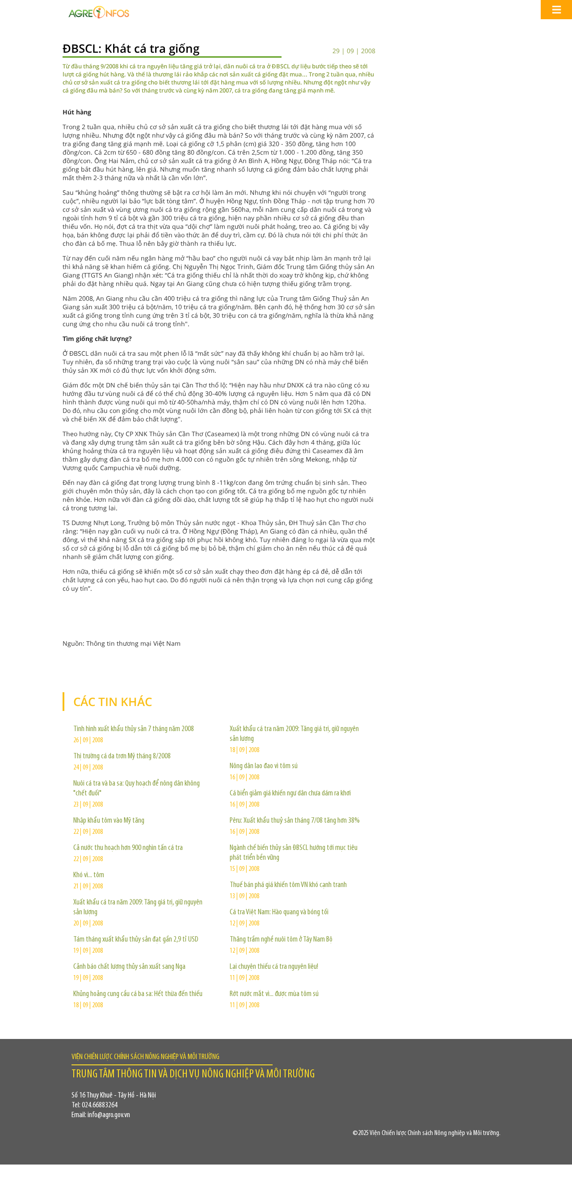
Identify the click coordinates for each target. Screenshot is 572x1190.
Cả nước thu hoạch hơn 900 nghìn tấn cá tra (128, 848)
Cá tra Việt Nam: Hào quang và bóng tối (279, 912)
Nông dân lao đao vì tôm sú (264, 766)
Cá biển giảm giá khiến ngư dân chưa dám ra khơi (290, 794)
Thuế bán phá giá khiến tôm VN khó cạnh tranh (288, 885)
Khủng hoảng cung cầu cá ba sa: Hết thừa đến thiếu (137, 994)
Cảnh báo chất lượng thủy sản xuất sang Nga (129, 967)
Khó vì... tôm (88, 875)
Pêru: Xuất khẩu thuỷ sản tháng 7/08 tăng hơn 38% (295, 821)
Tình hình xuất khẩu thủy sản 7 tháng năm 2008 (133, 729)
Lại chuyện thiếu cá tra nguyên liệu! (274, 967)
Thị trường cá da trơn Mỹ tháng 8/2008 (122, 757)
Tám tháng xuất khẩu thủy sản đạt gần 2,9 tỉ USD (135, 940)
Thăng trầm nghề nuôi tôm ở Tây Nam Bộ (281, 940)
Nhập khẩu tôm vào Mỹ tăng (108, 821)
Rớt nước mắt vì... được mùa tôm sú (274, 994)
